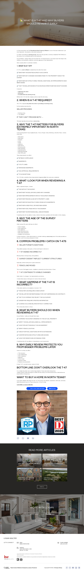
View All (42, 486)
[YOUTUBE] (73, 568)
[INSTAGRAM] (70, 568)
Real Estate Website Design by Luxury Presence (24, 567)
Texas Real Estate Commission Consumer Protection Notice (29, 553)
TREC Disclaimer (20, 555)
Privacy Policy (58, 567)
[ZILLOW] (76, 568)
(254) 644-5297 (63, 543)
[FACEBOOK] (67, 568)
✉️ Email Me (52, 388)
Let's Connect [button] (42, 520)
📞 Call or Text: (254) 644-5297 (36, 388)
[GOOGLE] (79, 568)
